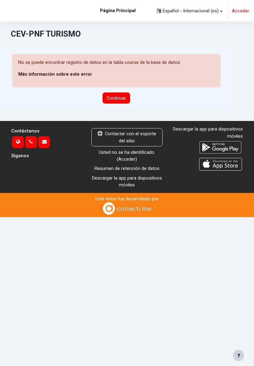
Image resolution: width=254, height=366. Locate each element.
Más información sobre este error (55, 74)
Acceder (240, 11)
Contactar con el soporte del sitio (130, 137)
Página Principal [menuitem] (118, 10)
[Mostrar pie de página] (238, 355)
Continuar (116, 98)
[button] (189, 11)
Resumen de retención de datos (127, 168)
